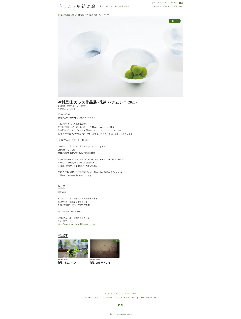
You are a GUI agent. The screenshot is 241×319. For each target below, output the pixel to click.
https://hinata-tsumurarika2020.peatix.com (76, 224)
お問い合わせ (178, 6)
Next (177, 57)
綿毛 (125, 6)
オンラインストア (158, 3)
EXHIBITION (166, 6)
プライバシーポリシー (148, 298)
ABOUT (157, 6)
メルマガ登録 (172, 3)
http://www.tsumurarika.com (70, 211)
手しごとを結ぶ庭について (126, 298)
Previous (64, 57)
